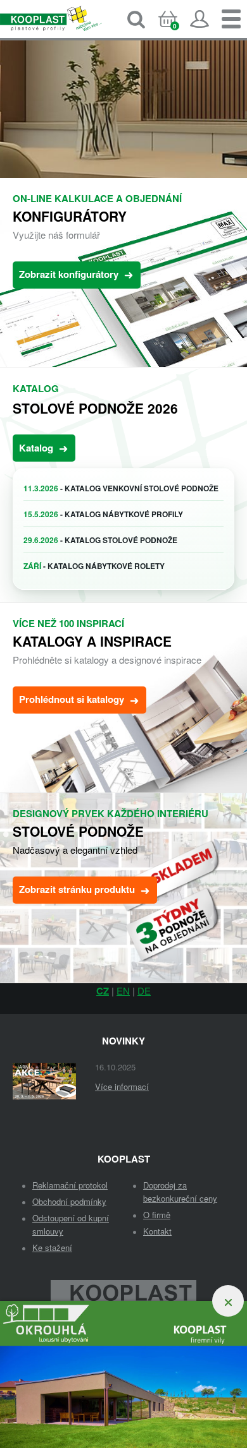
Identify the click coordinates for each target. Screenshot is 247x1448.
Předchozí (16, 162)
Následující (231, 162)
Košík (178, 29)
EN (123, 990)
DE (144, 990)
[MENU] (231, 19)
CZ (102, 991)
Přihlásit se (199, 19)
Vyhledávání (136, 19)
